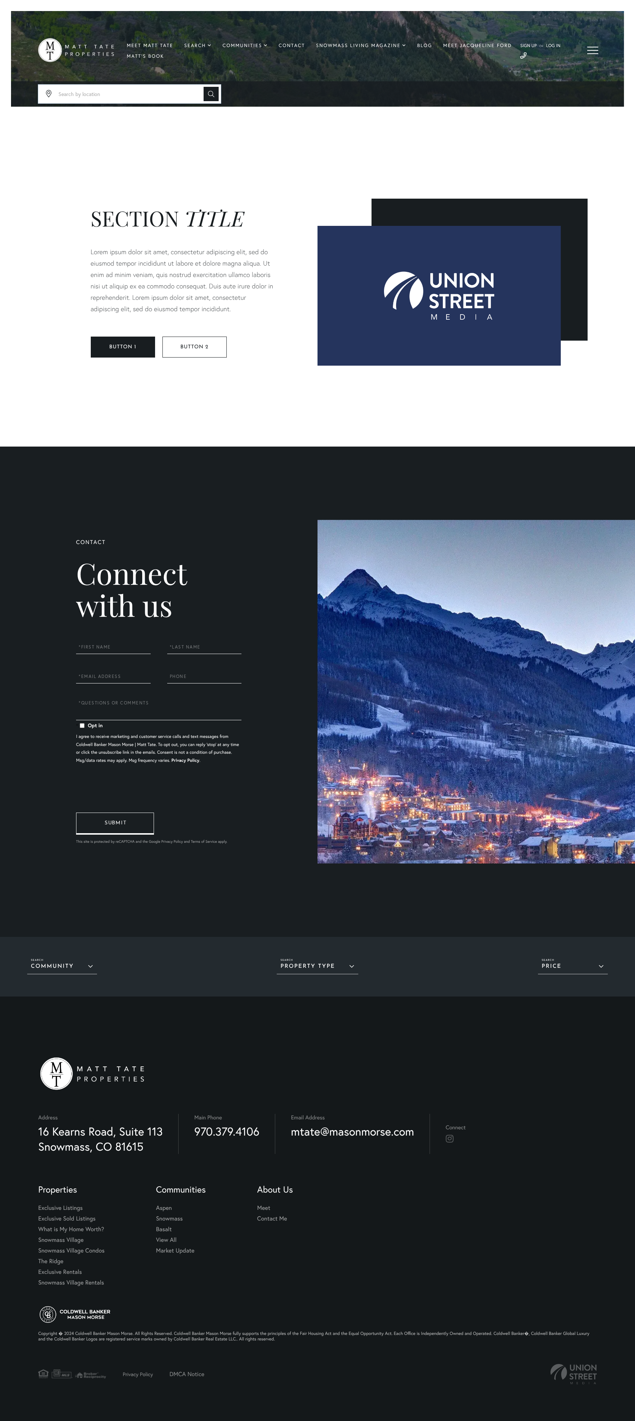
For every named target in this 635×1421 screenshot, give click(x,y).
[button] (211, 94)
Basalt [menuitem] (164, 1229)
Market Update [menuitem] (175, 1250)
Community (52, 966)
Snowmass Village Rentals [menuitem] (71, 1282)
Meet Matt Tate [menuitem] (150, 45)
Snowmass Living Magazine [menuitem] (358, 45)
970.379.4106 (226, 1131)
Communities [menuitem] (242, 45)
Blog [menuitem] (424, 45)
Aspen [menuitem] (164, 1208)
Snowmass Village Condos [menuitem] (71, 1250)
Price (552, 966)
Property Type (307, 966)
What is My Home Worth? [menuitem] (71, 1229)
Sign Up (528, 46)
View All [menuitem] (166, 1240)
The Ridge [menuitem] (51, 1261)
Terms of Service (204, 841)
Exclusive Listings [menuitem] (60, 1208)
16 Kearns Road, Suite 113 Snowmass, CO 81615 (100, 1139)
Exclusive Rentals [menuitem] (60, 1272)
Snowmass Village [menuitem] (60, 1240)
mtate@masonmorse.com (352, 1131)
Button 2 (194, 347)
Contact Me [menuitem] (272, 1218)
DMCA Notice (186, 1374)
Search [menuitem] (195, 45)
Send (115, 824)
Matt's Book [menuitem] (145, 56)
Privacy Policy (186, 760)
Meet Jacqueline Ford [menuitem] (477, 45)
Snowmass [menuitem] (169, 1218)
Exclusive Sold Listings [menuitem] (67, 1218)
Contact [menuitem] (292, 45)
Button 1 (122, 347)
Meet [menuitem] (263, 1208)
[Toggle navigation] (592, 50)
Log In (553, 46)
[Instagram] (449, 1139)
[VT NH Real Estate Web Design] (573, 1374)
